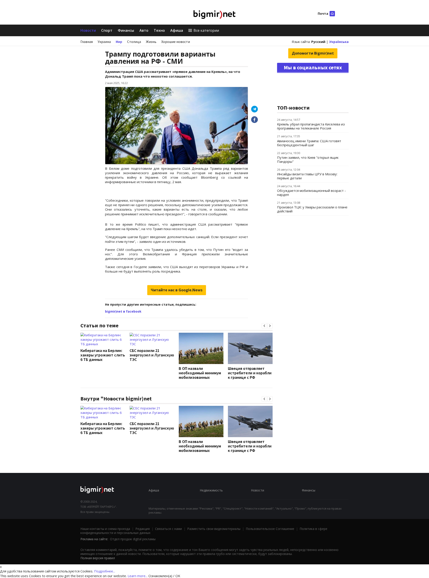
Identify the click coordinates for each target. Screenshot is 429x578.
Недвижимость (211, 490)
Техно (159, 30)
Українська (339, 41)
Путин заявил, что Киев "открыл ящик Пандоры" (308, 159)
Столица (134, 41)
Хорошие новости (175, 41)
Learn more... (137, 576)
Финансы (126, 30)
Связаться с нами (168, 529)
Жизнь (151, 41)
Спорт (106, 30)
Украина (104, 41)
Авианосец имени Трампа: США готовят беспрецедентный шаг (309, 143)
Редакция (142, 529)
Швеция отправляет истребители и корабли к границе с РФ (249, 373)
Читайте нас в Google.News (176, 290)
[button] (264, 325)
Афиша (176, 30)
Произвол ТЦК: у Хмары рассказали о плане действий (312, 209)
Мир (119, 41)
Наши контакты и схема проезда (105, 529)
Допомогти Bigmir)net (313, 53)
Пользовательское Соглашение (270, 529)
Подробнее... (104, 571)
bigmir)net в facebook (123, 311)
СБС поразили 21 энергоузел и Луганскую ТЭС (152, 355)
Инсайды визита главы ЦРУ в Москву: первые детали (307, 176)
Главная (86, 41)
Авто (143, 30)
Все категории (206, 30)
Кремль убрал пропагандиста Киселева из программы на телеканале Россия (311, 126)
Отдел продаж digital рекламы (133, 539)
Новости (88, 30)
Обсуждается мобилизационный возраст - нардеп (311, 192)
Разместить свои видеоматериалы (213, 529)
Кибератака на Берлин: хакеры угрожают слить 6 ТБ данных (102, 355)
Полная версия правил (97, 558)
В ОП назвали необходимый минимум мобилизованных (200, 373)
